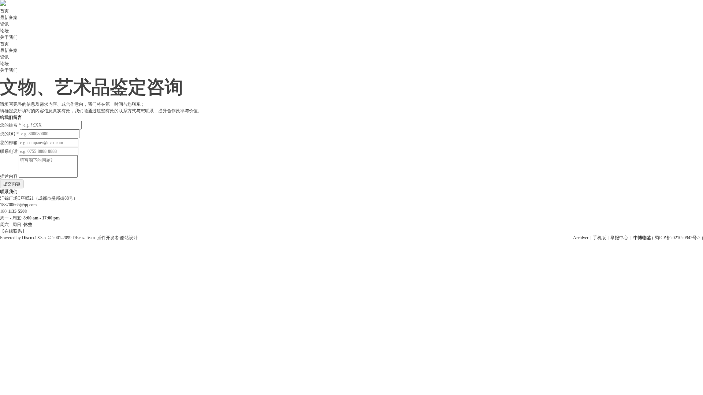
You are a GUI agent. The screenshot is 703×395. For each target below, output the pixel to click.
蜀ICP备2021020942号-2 (678, 237)
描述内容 (9, 176)
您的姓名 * (10, 125)
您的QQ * (9, 133)
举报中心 (619, 237)
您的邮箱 (9, 142)
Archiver (580, 237)
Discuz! (29, 237)
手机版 (599, 237)
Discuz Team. (84, 237)
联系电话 (9, 151)
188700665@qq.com (18, 204)
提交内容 (12, 184)
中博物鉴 (642, 237)
